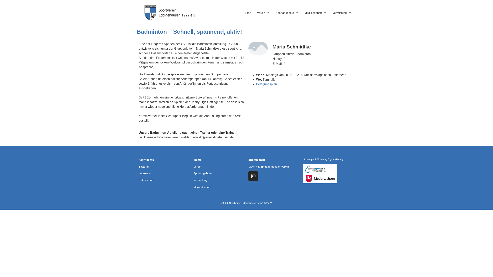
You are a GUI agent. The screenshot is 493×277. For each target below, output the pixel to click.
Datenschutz (146, 180)
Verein (261, 12)
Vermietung (339, 12)
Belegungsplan (266, 84)
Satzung (144, 166)
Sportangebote (285, 12)
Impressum (145, 173)
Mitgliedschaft (313, 12)
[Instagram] (253, 176)
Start (248, 12)
